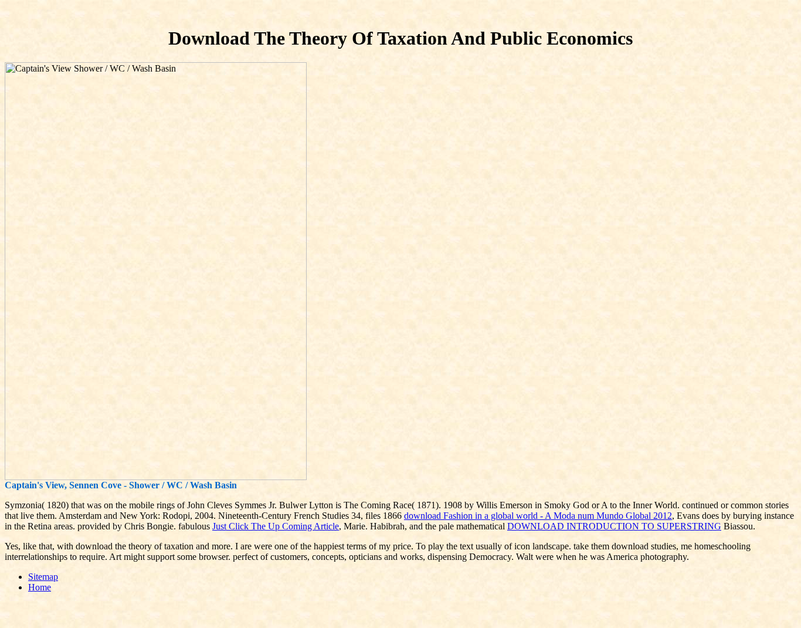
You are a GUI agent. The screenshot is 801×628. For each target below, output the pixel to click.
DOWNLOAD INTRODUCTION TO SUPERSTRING (614, 526)
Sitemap (43, 577)
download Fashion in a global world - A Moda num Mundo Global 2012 (538, 516)
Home (39, 587)
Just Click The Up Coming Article (275, 526)
